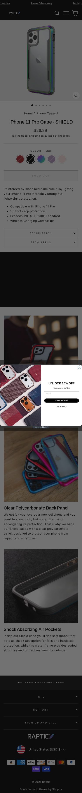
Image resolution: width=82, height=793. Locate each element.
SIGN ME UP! (61, 400)
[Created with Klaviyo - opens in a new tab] (41, 427)
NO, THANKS (61, 407)
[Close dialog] (79, 367)
